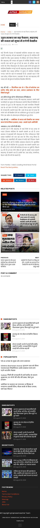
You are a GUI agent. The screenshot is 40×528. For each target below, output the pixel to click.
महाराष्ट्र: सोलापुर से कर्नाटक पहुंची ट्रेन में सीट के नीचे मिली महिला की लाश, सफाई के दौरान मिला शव (19, 205)
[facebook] (30, 2)
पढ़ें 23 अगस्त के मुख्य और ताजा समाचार (15, 361)
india (9, 32)
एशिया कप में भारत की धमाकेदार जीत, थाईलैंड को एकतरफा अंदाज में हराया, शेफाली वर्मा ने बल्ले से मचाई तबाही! (25, 474)
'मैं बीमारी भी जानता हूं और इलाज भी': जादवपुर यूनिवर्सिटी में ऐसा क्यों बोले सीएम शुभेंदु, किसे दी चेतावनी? (19, 225)
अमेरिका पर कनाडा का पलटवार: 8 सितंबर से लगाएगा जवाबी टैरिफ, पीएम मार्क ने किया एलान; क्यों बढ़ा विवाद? (19, 386)
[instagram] (37, 2)
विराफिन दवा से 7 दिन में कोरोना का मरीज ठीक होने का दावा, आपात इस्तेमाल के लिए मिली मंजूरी (20, 90)
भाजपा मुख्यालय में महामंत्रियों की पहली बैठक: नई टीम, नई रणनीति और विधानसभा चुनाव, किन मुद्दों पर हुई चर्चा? (19, 245)
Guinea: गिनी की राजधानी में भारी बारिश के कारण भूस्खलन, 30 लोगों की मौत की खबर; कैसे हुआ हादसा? (19, 377)
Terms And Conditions (10, 494)
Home (3, 25)
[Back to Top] (20, 525)
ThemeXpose (14, 517)
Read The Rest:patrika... (10, 167)
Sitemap (5, 499)
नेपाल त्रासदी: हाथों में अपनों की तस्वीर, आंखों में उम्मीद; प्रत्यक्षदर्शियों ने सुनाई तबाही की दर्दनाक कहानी (25, 346)
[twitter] (34, 2)
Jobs (3, 502)
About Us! (5, 504)
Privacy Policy (7, 497)
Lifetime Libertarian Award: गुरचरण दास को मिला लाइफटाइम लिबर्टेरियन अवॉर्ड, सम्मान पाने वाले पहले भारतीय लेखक (20, 368)
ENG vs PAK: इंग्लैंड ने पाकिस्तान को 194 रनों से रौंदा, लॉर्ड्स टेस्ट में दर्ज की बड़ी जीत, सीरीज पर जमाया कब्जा (26, 462)
